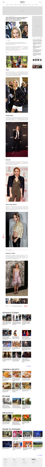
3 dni (38, 38)
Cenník (13, 463)
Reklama (14, 459)
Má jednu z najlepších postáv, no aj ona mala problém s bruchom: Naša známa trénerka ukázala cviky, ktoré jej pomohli (37, 50)
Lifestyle (29, 4)
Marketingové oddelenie (24, 463)
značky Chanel (20, 48)
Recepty (33, 4)
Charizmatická (22, 47)
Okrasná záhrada (4, 424)
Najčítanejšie (34, 38)
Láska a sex (11, 4)
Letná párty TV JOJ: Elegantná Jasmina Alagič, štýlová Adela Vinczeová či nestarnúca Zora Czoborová (37, 54)
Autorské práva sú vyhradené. (34, 461)
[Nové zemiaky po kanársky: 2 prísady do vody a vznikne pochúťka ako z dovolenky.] (26, 374)
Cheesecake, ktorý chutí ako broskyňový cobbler (26, 390)
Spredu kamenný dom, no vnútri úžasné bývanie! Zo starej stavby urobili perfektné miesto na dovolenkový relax (16, 406)
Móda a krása (20, 4)
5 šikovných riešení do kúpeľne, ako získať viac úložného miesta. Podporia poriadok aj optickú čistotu (6, 406)
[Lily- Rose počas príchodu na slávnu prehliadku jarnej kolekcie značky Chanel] (16, 301)
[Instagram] (33, 459)
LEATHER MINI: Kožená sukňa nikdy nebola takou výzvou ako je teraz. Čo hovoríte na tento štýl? (26, 323)
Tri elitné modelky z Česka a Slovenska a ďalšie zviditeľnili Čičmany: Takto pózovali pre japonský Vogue (6, 323)
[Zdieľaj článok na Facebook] (3, 232)
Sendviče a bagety (4, 392)
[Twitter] (34, 459)
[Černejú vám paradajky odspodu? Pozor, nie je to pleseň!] (26, 418)
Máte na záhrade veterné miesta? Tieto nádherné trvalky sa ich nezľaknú (6, 423)
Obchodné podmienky (15, 462)
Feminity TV (36, 4)
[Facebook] (32, 459)
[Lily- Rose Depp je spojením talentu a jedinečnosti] (9, 301)
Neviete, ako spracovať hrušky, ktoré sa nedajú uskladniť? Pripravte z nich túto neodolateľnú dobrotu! (16, 423)
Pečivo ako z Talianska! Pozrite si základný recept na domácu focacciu (6, 390)
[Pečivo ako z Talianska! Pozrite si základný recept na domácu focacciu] (6, 385)
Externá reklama (14, 461)
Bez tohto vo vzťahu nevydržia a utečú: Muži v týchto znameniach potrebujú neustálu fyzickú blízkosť (37, 40)
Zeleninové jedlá (14, 392)
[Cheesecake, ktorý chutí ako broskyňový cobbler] (26, 385)
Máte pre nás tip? (24, 464)
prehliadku (16, 71)
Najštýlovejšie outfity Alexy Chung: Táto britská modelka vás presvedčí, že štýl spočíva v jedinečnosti (16, 323)
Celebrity (7, 4)
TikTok (38, 61)
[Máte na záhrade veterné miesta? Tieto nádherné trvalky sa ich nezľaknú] (6, 418)
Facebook (34, 61)
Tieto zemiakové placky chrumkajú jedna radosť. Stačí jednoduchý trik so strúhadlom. (6, 379)
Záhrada (23, 424)
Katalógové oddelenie (24, 462)
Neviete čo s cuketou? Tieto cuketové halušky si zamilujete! (16, 390)
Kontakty (23, 459)
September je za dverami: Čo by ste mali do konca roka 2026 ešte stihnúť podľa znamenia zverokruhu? (37, 47)
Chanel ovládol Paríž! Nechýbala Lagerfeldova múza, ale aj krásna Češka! (18, 52)
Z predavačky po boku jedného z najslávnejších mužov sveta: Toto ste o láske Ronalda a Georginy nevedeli (37, 43)
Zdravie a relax (25, 4)
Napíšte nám (5, 464)
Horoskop (15, 4)
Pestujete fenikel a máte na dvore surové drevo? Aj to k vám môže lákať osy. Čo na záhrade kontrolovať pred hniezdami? (26, 407)
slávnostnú (10, 207)
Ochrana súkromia (5, 461)
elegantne (16, 119)
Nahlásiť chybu (7, 308)
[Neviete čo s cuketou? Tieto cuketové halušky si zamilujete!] (16, 385)
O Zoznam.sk (5, 459)
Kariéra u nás (5, 463)
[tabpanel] (37, 47)
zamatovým (21, 162)
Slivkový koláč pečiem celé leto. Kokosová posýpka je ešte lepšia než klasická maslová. (16, 379)
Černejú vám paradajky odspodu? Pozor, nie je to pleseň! (26, 423)
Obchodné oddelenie (24, 461)
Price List (14, 464)
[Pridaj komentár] (3, 230)
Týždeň (41, 38)
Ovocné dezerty (23, 391)
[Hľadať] (42, 4)
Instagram (36, 61)
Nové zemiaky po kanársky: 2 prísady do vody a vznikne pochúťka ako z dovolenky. (26, 379)
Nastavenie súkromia (6, 462)
